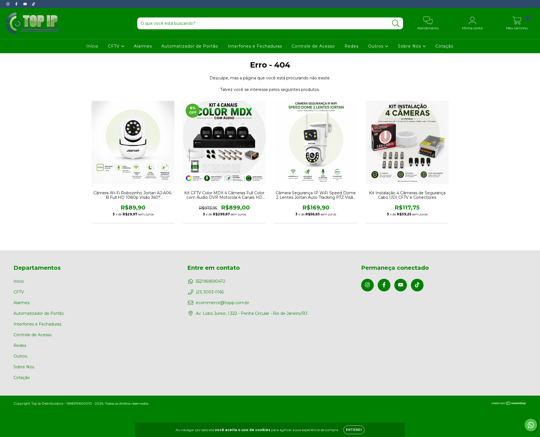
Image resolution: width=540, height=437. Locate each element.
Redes (352, 46)
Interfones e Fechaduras (255, 46)
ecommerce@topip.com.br (222, 302)
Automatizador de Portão (189, 46)
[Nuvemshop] (508, 404)
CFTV (114, 46)
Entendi (354, 430)
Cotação (444, 46)
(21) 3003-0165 (210, 292)
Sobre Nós (410, 46)
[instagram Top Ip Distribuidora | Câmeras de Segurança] (8, 3)
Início (92, 46)
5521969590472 (210, 281)
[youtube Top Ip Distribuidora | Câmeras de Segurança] (25, 3)
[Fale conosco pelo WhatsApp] (531, 425)
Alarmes (143, 46)
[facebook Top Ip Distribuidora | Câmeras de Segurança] (17, 3)
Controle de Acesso (313, 46)
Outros (376, 46)
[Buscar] (395, 23)
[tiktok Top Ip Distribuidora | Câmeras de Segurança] (33, 3)
